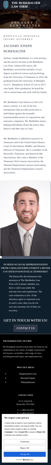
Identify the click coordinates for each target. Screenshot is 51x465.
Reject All (24, 448)
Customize (24, 441)
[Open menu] (46, 5)
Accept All (24, 454)
